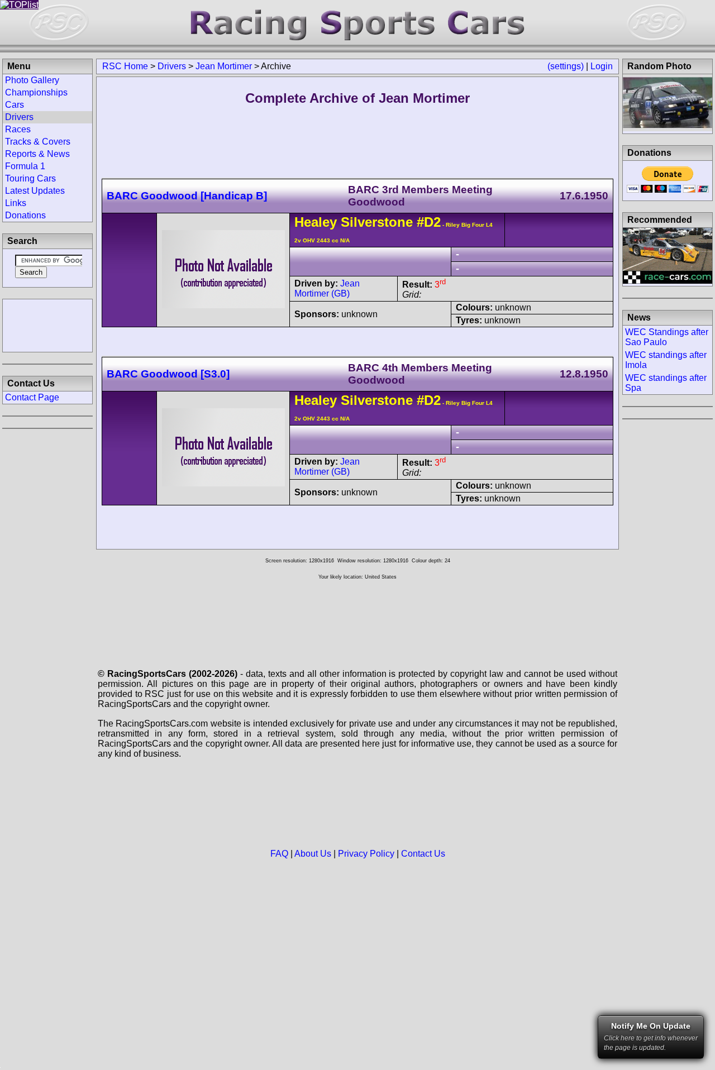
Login (601, 66)
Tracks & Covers (37, 141)
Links (15, 203)
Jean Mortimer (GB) (327, 288)
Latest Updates (35, 190)
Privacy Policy (366, 853)
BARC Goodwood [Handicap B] (187, 196)
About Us (312, 853)
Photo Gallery (32, 80)
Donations (25, 215)
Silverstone (377, 222)
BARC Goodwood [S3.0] (168, 374)
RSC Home (125, 66)
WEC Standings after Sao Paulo (666, 337)
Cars (14, 104)
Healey (315, 222)
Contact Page (32, 397)
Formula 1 (25, 166)
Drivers (172, 66)
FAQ (279, 853)
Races (18, 129)
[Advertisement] (47, 324)
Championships (36, 92)
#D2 (429, 222)
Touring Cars (30, 178)
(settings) (565, 66)
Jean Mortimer (224, 66)
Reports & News (37, 154)
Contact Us (423, 853)
